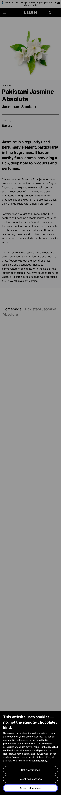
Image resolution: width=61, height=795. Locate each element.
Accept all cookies (30, 788)
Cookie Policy (39, 760)
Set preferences (30, 769)
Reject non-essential (30, 779)
